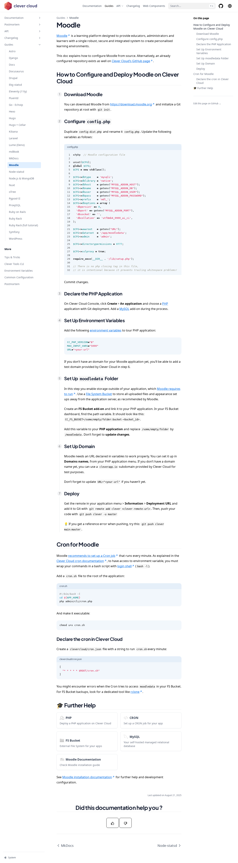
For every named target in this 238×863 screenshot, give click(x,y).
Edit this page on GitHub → (207, 103)
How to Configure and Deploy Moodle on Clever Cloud (211, 26)
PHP (165, 304)
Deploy (200, 68)
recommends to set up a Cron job (91, 556)
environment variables (105, 330)
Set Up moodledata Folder (212, 58)
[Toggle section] (39, 18)
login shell (124, 566)
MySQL (124, 309)
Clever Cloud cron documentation (80, 561)
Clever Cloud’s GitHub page (131, 61)
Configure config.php (209, 39)
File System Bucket (99, 394)
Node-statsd (167, 845)
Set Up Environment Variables (208, 51)
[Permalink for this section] (77, 81)
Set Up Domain (205, 63)
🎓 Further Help (203, 88)
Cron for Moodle (203, 74)
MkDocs (67, 845)
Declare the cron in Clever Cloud (212, 81)
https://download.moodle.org (131, 104)
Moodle (62, 36)
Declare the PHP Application (213, 44)
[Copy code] (176, 155)
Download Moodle (207, 34)
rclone (135, 692)
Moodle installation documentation (87, 777)
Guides (61, 18)
